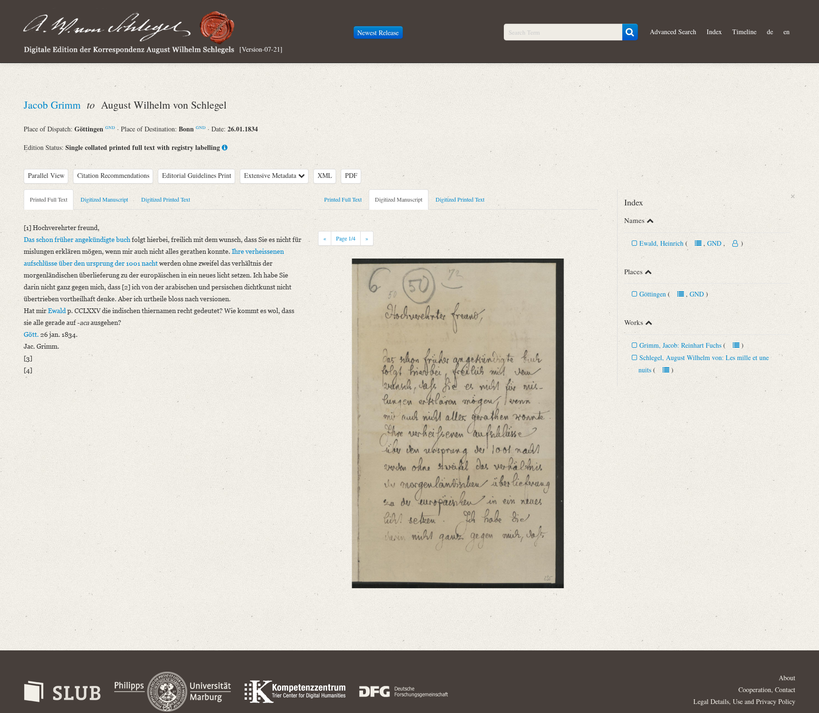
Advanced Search (673, 31)
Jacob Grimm (53, 104)
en (786, 31)
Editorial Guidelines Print (196, 175)
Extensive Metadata (271, 175)
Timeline (744, 31)
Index (714, 31)
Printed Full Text (48, 199)
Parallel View (46, 175)
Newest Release (378, 32)
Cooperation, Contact (766, 689)
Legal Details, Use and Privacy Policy (744, 701)
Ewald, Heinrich (662, 243)
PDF (351, 175)
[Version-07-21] (260, 49)
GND (110, 127)
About (787, 677)
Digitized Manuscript (104, 199)
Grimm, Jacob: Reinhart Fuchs (680, 345)
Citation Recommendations (113, 175)
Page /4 (345, 238)
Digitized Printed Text (165, 199)
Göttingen (652, 293)
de (770, 31)
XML (325, 175)
